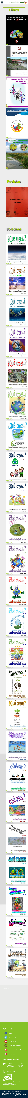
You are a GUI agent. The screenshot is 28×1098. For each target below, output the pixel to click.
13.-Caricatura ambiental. (17, 676)
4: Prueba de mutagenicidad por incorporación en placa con (17, 90)
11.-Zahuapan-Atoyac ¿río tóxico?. (17, 953)
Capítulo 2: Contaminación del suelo (17, 22)
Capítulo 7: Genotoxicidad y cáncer (17, 34)
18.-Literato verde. (17, 648)
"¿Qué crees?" (17, 359)
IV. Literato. (17, 303)
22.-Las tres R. (17, 493)
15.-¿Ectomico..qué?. (17, 863)
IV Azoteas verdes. (17, 334)
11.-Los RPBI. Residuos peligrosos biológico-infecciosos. (17, 803)
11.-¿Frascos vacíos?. (17, 552)
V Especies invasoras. (17, 366)
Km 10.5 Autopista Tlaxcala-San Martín (10, 1066)
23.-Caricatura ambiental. (17, 494)
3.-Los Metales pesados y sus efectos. (17, 951)
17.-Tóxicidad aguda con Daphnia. (17, 463)
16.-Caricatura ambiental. (17, 832)
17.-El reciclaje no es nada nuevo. (17, 741)
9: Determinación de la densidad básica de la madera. (17, 99)
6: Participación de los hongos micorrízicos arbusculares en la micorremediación (17, 130)
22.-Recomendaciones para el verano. (17, 743)
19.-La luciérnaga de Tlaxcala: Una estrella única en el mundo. (17, 650)
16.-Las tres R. (17, 897)
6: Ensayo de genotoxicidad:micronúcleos (17, 93)
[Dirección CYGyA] (4, 1066)
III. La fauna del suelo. (17, 270)
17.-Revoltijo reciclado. (17, 556)
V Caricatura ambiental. (17, 397)
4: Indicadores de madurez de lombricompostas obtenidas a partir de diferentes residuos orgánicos (17, 158)
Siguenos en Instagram (15, 1045)
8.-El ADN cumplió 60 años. (17, 613)
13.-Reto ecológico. (17, 583)
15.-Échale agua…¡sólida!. (17, 490)
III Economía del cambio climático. (17, 332)
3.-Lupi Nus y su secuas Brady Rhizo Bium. (17, 920)
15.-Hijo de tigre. (17, 679)
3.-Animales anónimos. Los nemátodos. (17, 704)
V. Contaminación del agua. (17, 304)
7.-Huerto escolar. (17, 458)
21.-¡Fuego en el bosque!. (17, 866)
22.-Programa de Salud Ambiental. (17, 835)
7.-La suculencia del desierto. (17, 642)
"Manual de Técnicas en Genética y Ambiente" (17, 80)
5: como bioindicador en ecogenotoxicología (17, 127)
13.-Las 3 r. (17, 708)
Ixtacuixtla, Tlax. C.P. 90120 (21, 1065)
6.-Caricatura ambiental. (17, 799)
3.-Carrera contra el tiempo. (17, 859)
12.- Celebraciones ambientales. (17, 428)
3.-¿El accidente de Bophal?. (17, 735)
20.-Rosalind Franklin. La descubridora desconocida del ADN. (17, 588)
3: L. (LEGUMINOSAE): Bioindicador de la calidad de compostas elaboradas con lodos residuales (17, 154)
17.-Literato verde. (17, 956)
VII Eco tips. (17, 400)
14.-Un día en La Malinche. (17, 584)
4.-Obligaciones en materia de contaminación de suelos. (17, 768)
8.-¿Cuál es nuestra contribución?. (17, 582)
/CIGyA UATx (12, 1041)
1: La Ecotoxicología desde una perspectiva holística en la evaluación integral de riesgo (17, 115)
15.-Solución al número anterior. (17, 896)
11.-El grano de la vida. (17, 924)
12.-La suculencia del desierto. (17, 644)
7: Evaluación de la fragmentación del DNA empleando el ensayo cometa (17, 95)
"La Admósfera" (17, 235)
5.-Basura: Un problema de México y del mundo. (17, 550)
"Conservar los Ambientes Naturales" (17, 856)
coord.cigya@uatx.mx (8, 1083)
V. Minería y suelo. (17, 273)
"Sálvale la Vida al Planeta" (17, 917)
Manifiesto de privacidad (7, 1092)
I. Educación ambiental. (17, 238)
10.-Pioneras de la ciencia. (17, 771)
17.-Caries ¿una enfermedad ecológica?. (17, 834)
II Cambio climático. (17, 331)
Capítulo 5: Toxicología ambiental (17, 29)
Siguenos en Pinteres (14, 1054)
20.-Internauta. (17, 491)
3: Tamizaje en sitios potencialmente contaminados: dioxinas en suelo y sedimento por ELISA (17, 121)
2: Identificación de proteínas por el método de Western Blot (17, 86)
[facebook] (5, 1033)
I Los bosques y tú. (17, 361)
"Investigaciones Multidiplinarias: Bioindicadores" (17, 142)
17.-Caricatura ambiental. (17, 524)
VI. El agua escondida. (17, 305)
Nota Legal (4, 1091)
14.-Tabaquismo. (17, 614)
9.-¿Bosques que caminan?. (17, 861)
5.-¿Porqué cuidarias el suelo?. (17, 456)
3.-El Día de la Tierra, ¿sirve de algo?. (17, 641)
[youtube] (5, 1041)
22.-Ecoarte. (17, 901)
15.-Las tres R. (17, 831)
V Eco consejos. (17, 367)
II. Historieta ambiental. (17, 300)
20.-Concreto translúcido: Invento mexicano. (17, 617)
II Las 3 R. (17, 393)
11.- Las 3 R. (17, 427)
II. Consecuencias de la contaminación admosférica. (17, 240)
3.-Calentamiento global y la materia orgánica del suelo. (17, 673)
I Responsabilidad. (17, 330)
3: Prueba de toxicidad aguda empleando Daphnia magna (17, 88)
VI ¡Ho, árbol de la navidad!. (17, 398)
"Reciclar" (17, 545)
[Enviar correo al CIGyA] (8, 1082)
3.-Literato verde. (17, 766)
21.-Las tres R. (17, 742)
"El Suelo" (17, 266)
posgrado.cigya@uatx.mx (9, 1084)
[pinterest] (5, 1054)
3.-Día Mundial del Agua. (17, 610)
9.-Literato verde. (17, 892)
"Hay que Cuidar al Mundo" (17, 483)
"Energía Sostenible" (17, 421)
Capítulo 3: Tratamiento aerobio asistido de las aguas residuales (17, 25)
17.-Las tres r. (17, 773)
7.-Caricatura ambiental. (17, 580)
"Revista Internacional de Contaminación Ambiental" (17, 188)
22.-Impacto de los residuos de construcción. (17, 775)
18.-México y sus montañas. (17, 774)
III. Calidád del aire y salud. (17, 242)
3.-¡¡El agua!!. (17, 579)
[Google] (5, 1050)
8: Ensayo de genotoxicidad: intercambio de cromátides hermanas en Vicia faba (17, 97)
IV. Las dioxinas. (17, 243)
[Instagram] (5, 1045)
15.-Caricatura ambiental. (17, 739)
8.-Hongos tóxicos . (17, 675)
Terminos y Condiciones (7, 1093)
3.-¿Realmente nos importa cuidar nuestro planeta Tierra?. (17, 797)
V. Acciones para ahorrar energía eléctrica (17, 244)
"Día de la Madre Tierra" (17, 638)
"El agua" (17, 297)
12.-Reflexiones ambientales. (17, 521)
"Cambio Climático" (17, 328)
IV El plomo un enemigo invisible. (17, 365)
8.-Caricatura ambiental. (17, 706)
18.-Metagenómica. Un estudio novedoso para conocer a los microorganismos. (17, 959)
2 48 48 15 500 (11, 1071)
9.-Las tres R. (17, 922)
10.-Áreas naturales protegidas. (17, 487)
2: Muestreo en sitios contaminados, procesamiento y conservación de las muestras (17, 117)
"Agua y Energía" (17, 607)
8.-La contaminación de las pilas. (17, 738)
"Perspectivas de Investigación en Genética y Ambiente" (17, 18)
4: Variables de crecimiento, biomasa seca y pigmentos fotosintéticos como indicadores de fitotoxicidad (17, 124)
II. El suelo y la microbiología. (17, 269)
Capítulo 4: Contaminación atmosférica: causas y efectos (17, 27)
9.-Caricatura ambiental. (17, 770)
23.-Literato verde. (17, 928)
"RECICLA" (17, 452)
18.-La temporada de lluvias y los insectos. (17, 557)
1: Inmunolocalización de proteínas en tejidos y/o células (17, 84)
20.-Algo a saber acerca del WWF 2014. (17, 714)
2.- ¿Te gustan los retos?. (17, 424)
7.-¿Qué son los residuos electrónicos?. (17, 800)
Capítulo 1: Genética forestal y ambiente (17, 21)
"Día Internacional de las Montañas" (17, 763)
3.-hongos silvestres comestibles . (17, 486)
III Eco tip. (17, 363)
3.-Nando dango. (17, 518)
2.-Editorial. (17, 454)
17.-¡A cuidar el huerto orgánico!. (17, 807)
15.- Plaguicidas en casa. (17, 429)
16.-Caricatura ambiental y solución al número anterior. (17, 955)
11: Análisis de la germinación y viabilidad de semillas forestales (17, 103)
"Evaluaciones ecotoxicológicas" (17, 110)
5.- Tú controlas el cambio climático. (17, 425)
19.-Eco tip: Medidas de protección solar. (17, 586)
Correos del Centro (18, 1082)
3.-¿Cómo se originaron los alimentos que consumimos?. (17, 828)
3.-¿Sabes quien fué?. (17, 548)
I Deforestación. (17, 392)
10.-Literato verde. (17, 801)
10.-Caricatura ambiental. (17, 893)
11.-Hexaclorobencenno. (17, 894)
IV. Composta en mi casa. (17, 272)
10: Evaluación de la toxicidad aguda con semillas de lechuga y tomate (17, 101)
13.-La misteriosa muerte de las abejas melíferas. (17, 646)
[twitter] (5, 1037)
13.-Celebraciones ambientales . (17, 460)
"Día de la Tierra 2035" (17, 948)
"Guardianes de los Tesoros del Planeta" (17, 515)
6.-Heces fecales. (17, 519)
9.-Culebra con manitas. (17, 459)
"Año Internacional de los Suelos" (17, 701)
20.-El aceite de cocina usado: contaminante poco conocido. (17, 681)
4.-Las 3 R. (17, 455)
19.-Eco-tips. (17, 615)
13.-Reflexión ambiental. (17, 710)
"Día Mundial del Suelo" (17, 669)
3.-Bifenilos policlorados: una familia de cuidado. (17, 890)
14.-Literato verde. (17, 489)
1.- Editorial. (17, 423)
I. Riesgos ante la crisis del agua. (17, 299)
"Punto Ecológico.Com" (17, 390)
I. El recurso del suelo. (17, 268)
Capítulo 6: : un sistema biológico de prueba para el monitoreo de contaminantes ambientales (17, 32)
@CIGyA (11, 1033)
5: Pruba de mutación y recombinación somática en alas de (17, 92)
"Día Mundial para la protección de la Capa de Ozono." (17, 732)
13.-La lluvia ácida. (17, 522)
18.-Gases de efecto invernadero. (17, 525)
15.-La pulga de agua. (17, 712)
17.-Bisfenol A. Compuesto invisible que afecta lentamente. (17, 899)
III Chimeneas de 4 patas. (17, 394)
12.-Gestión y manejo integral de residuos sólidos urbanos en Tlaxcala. (17, 554)
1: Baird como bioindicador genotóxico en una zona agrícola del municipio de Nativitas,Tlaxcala (17, 148)
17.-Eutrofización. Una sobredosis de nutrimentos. (17, 926)
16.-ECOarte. (17, 805)
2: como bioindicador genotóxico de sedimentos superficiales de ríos (17, 151)
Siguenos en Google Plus (15, 1050)
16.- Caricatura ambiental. (17, 431)
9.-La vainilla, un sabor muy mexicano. (17, 830)
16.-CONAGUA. (17, 462)
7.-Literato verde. (17, 737)
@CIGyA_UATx (13, 1037)
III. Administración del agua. (17, 301)
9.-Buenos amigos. (17, 707)
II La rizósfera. (17, 362)
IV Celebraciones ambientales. (17, 396)
